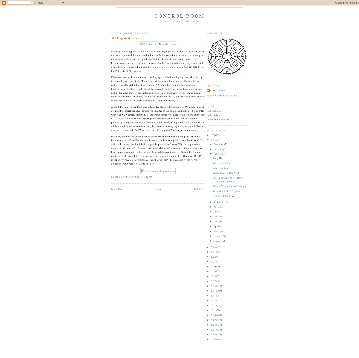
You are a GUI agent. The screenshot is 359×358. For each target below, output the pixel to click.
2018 (213, 276)
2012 (213, 305)
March (217, 231)
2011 (213, 310)
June (216, 216)
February (218, 236)
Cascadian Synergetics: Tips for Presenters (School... (228, 179)
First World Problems (223, 196)
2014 (213, 295)
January (218, 240)
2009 (213, 320)
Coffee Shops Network (218, 119)
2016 (213, 286)
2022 (213, 256)
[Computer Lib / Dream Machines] (158, 44)
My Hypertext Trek (124, 38)
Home (158, 188)
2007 (213, 329)
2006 (213, 334)
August (217, 206)
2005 (213, 339)
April (216, 226)
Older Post (199, 188)
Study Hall (218, 158)
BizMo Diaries (214, 111)
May (216, 221)
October (218, 154)
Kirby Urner (217, 90)
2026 (213, 135)
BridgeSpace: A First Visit (226, 172)
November (219, 149)
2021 (213, 261)
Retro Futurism (220, 168)
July (216, 211)
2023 (213, 251)
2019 (213, 271)
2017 (213, 281)
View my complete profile (223, 96)
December (219, 144)
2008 (213, 324)
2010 (213, 315)
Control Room (179, 16)
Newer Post (116, 188)
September (219, 202)
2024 (213, 247)
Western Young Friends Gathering (230, 186)
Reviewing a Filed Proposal (226, 191)
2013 (213, 300)
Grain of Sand (213, 115)
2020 (213, 266)
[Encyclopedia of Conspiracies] (158, 171)
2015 (213, 290)
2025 (213, 140)
